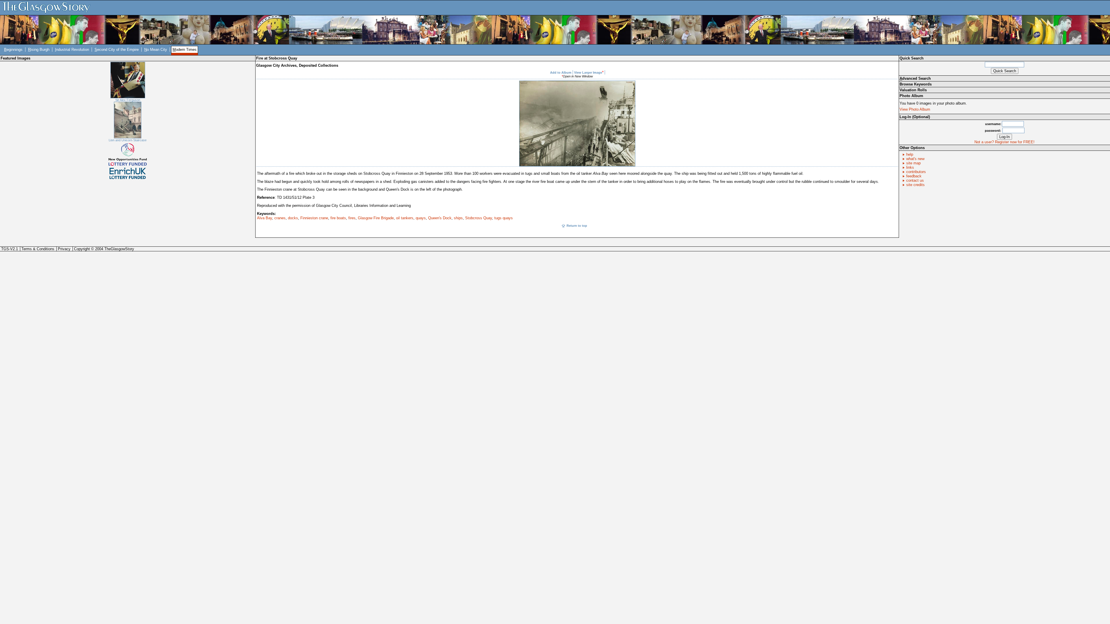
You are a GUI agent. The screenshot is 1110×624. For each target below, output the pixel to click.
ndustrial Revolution (72, 49)
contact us (915, 180)
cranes (280, 218)
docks (293, 218)
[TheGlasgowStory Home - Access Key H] (48, 7)
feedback (914, 176)
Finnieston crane (314, 218)
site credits (915, 185)
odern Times (185, 49)
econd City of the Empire (117, 49)
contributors (916, 172)
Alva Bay (264, 218)
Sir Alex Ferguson (127, 100)
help (909, 154)
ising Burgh (38, 49)
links (910, 167)
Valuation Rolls (913, 90)
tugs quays (503, 218)
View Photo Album (915, 109)
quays (421, 218)
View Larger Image (588, 72)
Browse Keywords (916, 84)
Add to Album (560, 72)
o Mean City (155, 49)
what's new (915, 159)
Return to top (577, 225)
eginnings (13, 49)
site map (913, 163)
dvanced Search (915, 78)
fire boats (338, 218)
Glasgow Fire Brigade (376, 218)
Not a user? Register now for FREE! (1004, 142)
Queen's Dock (440, 218)
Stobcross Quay (478, 218)
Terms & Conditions (37, 249)
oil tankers (404, 218)
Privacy (64, 249)
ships (458, 218)
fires (352, 218)
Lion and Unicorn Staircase (128, 140)
